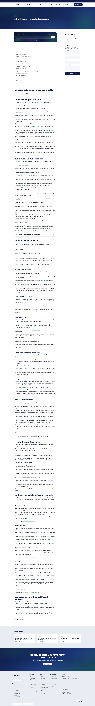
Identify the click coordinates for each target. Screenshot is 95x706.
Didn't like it (77, 39)
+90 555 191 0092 (17, 693)
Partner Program (54, 678)
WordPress (48, 197)
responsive (35, 319)
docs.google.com (48, 132)
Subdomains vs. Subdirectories (21, 54)
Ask (53, 37)
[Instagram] (20, 680)
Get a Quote (78, 4)
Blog (52, 4)
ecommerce (31, 271)
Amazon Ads (43, 694)
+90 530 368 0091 (17, 690)
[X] (18, 680)
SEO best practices (22, 613)
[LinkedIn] (13, 680)
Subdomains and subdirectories (22, 161)
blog (17, 258)
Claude (28, 40)
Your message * (68, 65)
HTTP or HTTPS (38, 102)
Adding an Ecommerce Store (21, 61)
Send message (72, 73)
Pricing (47, 4)
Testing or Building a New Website (22, 63)
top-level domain (22, 115)
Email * (66, 55)
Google (36, 40)
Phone (66, 60)
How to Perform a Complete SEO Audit (30, 592)
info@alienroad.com (22, 1)
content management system (26, 185)
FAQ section (19, 383)
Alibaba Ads (43, 685)
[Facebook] (16, 680)
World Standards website (47, 470)
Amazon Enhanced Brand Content (33, 692)
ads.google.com (26, 133)
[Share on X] (20, 620)
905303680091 (17, 696)
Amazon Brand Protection (32, 686)
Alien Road (15, 5)
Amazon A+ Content (33, 684)
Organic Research (19, 78)
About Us (29, 4)
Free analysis (28, 1)
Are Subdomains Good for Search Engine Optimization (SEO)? (27, 71)
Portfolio (41, 4)
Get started (47, 664)
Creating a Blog (19, 59)
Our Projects (54, 684)
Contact (58, 4)
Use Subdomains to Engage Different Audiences (24, 83)
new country (33, 402)
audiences (39, 354)
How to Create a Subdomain (21, 75)
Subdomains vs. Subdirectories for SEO (23, 73)
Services (34, 4)
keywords (30, 251)
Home (24, 4)
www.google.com (35, 126)
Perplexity (23, 40)
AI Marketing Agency (33, 681)
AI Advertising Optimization (32, 679)
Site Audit (18, 82)
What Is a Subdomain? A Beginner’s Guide (23, 49)
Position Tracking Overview (28, 557)
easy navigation (31, 230)
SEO (20, 12)
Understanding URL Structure (21, 52)
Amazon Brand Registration (32, 689)
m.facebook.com (36, 330)
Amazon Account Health (44, 690)
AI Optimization (32, 682)
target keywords (44, 532)
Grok (32, 40)
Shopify (20, 281)
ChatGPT (17, 40)
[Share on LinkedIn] (18, 620)
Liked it (69, 39)
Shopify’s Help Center (22, 387)
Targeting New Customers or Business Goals (24, 66)
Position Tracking (19, 80)
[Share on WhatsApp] (23, 620)
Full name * (67, 50)
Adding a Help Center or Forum (21, 68)
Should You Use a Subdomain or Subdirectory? (24, 56)
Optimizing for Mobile (20, 64)
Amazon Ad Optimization (43, 693)
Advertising (43, 678)
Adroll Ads (31, 676)
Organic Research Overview (28, 521)
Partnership (54, 676)
